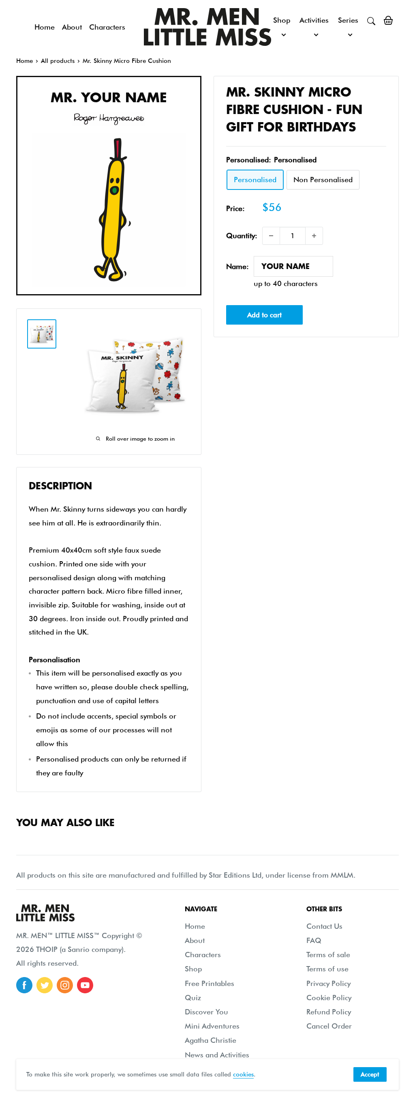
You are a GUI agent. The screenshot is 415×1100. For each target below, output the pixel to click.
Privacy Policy (328, 983)
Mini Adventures (212, 1026)
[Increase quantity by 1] (314, 235)
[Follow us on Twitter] (44, 985)
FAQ (313, 940)
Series (348, 20)
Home (44, 27)
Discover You (206, 1011)
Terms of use (327, 968)
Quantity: (241, 235)
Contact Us (324, 926)
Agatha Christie (210, 1040)
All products (58, 61)
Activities (314, 20)
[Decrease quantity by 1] (271, 235)
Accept (370, 1074)
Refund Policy (328, 1011)
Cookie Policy (328, 997)
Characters (107, 27)
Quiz (193, 997)
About (72, 27)
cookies (243, 1074)
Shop (281, 20)
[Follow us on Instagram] (65, 985)
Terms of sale (328, 954)
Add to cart (264, 315)
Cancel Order (329, 1026)
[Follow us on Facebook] (24, 985)
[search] (371, 20)
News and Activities (217, 1054)
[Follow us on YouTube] (85, 985)
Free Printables (209, 983)
